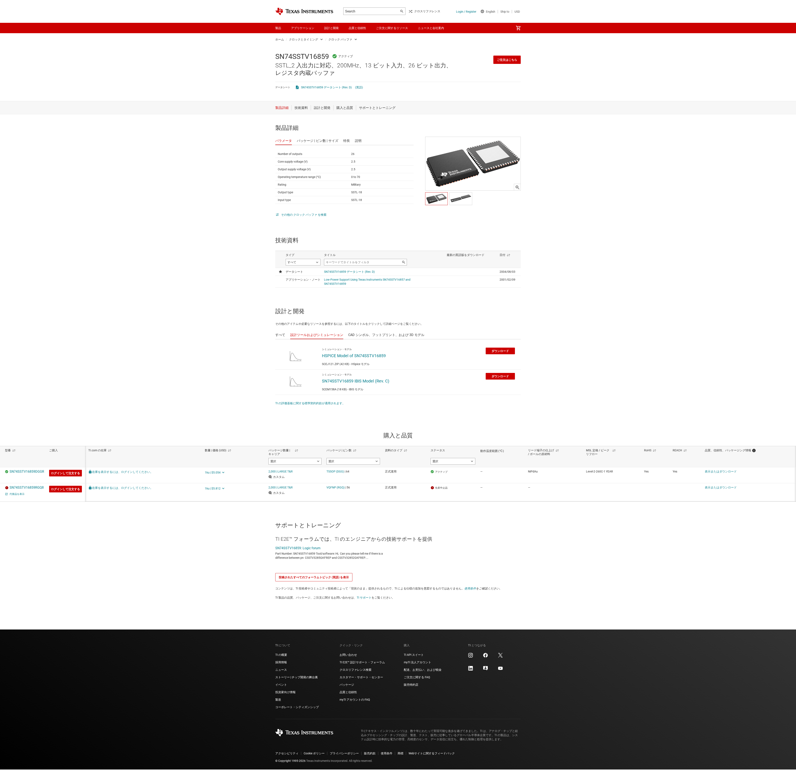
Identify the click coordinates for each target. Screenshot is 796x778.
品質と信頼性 (348, 692)
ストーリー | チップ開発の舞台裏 (296, 677)
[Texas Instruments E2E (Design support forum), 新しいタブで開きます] (485, 669)
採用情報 (281, 662)
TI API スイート (414, 654)
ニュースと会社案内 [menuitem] (431, 28)
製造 (278, 699)
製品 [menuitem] (278, 28)
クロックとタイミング (303, 39)
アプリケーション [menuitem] (302, 28)
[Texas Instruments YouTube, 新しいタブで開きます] (500, 669)
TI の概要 (281, 654)
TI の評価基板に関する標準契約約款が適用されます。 (310, 403)
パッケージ (347, 684)
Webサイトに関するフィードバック (432, 753)
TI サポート (364, 597)
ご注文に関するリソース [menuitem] (392, 28)
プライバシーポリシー (344, 753)
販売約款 (370, 753)
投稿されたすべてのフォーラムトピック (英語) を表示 (314, 577)
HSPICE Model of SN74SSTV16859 (354, 355)
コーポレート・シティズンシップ (297, 707)
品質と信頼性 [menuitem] (357, 28)
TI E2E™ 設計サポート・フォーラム (362, 662)
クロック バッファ (340, 39)
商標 (400, 753)
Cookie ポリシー (314, 753)
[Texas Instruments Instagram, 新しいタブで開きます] (470, 656)
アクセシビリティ (286, 753)
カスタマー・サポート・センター (361, 677)
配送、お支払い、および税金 (423, 669)
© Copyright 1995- (290, 760)
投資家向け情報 (285, 692)
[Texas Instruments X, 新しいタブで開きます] (500, 656)
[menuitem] (518, 28)
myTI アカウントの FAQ (355, 699)
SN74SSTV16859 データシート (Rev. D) (326, 87)
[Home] (304, 11)
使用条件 (470, 588)
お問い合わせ (348, 654)
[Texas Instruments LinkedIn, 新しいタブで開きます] (470, 669)
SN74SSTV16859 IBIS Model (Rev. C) (355, 381)
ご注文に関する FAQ (417, 677)
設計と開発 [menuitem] (331, 28)
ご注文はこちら (507, 59)
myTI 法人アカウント (417, 662)
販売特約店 (411, 684)
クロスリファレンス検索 (355, 669)
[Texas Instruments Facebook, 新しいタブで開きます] (485, 656)
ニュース (281, 669)
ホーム (279, 39)
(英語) (359, 87)
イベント (281, 684)
